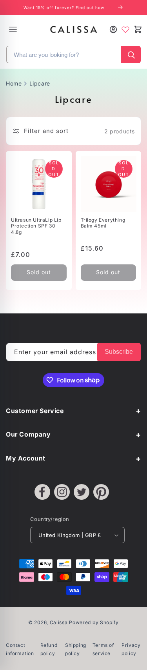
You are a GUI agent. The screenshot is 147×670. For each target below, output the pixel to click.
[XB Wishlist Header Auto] (125, 29)
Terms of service (103, 649)
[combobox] (63, 54)
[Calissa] (73, 29)
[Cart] (137, 29)
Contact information (20, 649)
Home (14, 83)
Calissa (59, 622)
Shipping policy (75, 649)
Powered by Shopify (94, 622)
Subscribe (119, 351)
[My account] (113, 29)
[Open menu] (13, 29)
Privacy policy (131, 649)
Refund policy (49, 649)
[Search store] (131, 54)
